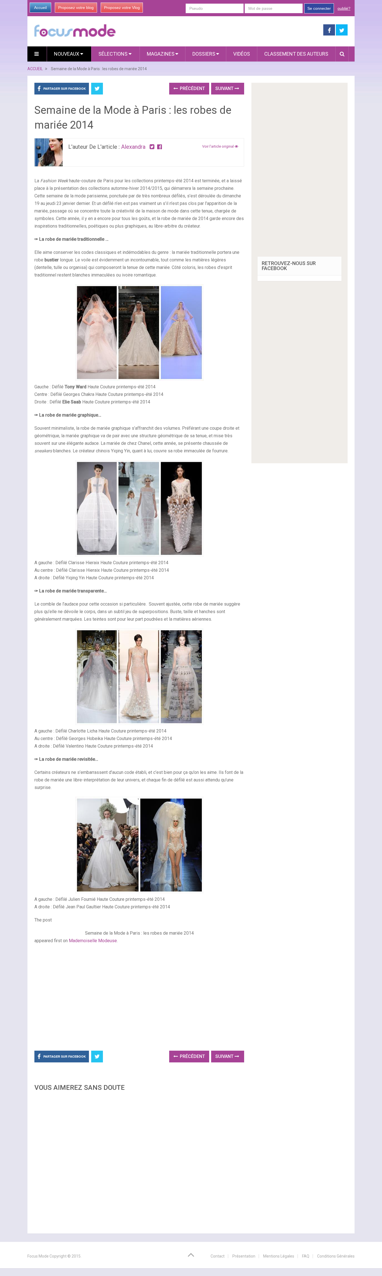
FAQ (305, 1256)
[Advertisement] (139, 1161)
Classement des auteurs (296, 54)
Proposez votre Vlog (122, 7)
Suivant (225, 88)
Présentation (243, 1256)
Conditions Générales (336, 1256)
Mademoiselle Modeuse (93, 940)
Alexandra (133, 146)
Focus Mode (38, 1256)
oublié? (344, 8)
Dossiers (203, 54)
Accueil (40, 7)
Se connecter (319, 8)
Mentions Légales (278, 1256)
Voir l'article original (218, 146)
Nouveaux (67, 54)
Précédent (192, 88)
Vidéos (241, 54)
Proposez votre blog (76, 7)
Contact (218, 1256)
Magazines (161, 54)
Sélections (113, 54)
